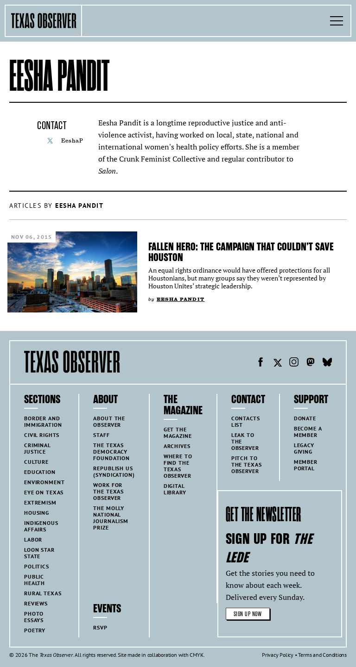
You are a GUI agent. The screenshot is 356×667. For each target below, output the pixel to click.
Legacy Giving (304, 448)
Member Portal (306, 465)
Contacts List (245, 421)
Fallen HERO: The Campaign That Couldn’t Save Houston (241, 252)
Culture (36, 461)
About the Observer (109, 421)
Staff (101, 434)
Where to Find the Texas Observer (178, 466)
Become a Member (308, 431)
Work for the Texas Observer (108, 491)
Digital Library (175, 489)
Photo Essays (34, 616)
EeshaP (72, 140)
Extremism (40, 502)
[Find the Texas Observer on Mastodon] (310, 363)
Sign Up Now (248, 614)
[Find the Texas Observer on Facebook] (260, 363)
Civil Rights (41, 434)
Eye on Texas (44, 492)
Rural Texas (42, 593)
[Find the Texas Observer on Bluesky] (327, 363)
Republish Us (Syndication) (113, 471)
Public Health (34, 579)
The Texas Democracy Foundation (111, 451)
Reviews (36, 603)
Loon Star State (39, 553)
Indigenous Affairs (41, 526)
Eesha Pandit (180, 299)
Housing (36, 512)
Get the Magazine (178, 432)
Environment (44, 482)
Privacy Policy (277, 654)
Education (40, 471)
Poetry (34, 630)
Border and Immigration (43, 421)
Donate (305, 418)
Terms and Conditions (322, 654)
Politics (36, 566)
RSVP (100, 627)
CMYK (196, 654)
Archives (177, 446)
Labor (33, 539)
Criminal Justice (37, 448)
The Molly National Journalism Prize (110, 518)
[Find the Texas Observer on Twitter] (277, 363)
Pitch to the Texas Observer (246, 464)
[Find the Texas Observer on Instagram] (294, 363)
